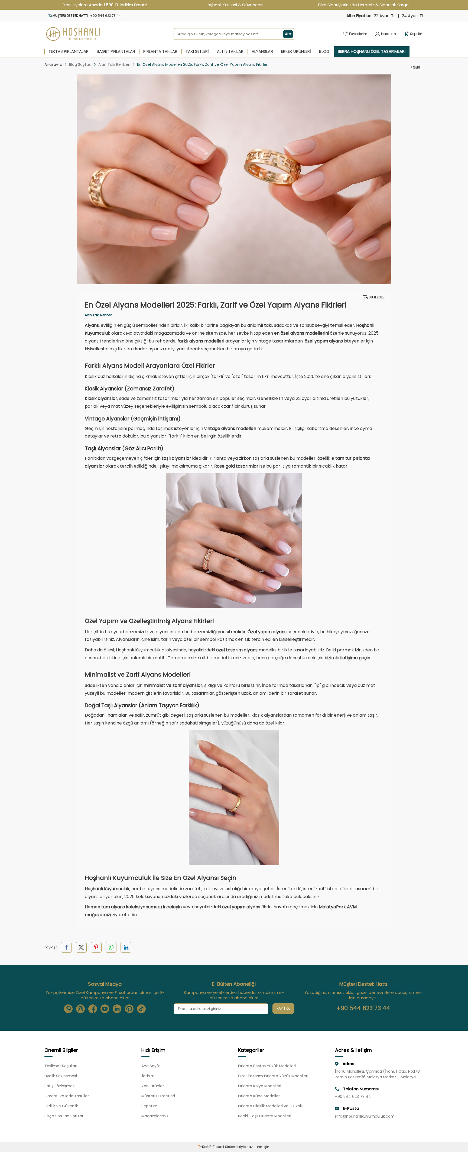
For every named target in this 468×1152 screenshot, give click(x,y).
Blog (324, 51)
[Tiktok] (141, 1008)
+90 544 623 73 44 (363, 1008)
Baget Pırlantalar (116, 51)
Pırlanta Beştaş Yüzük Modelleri (267, 1066)
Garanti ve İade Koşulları (67, 1096)
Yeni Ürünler (152, 1086)
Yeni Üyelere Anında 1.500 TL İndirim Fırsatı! (105, 5)
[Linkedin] (117, 1008)
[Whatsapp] (68, 1008)
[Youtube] (104, 1008)
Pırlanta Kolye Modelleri (259, 1086)
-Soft (203, 1146)
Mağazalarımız (154, 1116)
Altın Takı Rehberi (114, 64)
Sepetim (149, 1106)
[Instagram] (80, 1008)
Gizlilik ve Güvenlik (61, 1106)
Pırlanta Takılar (160, 51)
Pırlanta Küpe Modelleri (259, 1096)
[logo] (73, 34)
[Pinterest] (129, 1008)
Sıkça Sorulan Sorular (63, 1116)
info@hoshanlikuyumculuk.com (365, 1116)
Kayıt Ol (283, 1008)
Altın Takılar (230, 51)
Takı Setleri (197, 51)
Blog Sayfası (80, 64)
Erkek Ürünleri (296, 51)
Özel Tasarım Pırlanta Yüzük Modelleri (273, 1076)
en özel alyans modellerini (301, 333)
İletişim (148, 1076)
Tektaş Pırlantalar (68, 51)
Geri (416, 67)
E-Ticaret (216, 1146)
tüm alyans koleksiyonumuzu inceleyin (141, 907)
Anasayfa (53, 64)
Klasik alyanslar (101, 398)
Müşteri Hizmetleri (158, 1096)
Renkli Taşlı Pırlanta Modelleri (264, 1116)
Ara (288, 34)
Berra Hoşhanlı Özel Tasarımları (371, 51)
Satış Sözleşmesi (59, 1086)
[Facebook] (92, 1008)
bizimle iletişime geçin (347, 658)
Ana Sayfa (151, 1066)
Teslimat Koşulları (60, 1066)
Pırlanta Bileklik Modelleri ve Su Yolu (270, 1106)
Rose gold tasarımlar (236, 466)
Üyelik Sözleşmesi (60, 1076)
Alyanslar (262, 51)
